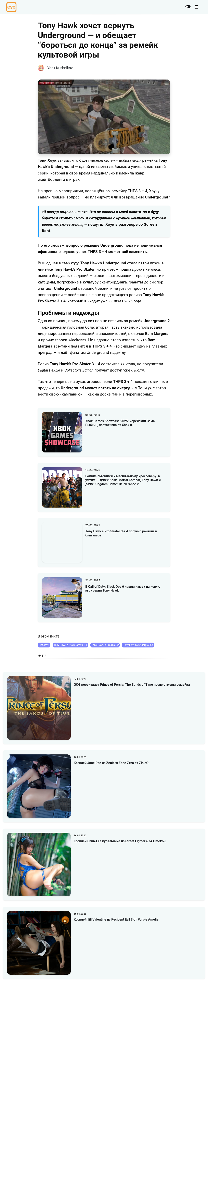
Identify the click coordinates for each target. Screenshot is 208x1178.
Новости (44, 644)
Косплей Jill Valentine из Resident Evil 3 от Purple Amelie (116, 919)
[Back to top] (201, 1168)
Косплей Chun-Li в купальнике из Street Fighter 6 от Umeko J (120, 841)
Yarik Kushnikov (60, 68)
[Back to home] (193, 1168)
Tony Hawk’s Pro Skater (105, 644)
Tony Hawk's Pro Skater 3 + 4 (70, 644)
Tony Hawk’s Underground (138, 644)
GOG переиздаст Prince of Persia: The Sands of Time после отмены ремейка (132, 685)
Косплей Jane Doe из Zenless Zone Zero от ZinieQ (111, 763)
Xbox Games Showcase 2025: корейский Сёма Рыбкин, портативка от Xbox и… (120, 423)
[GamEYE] (11, 7)
